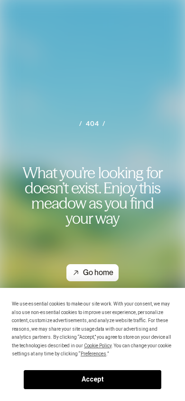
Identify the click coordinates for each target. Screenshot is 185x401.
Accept (93, 379)
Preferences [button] (93, 353)
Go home (98, 272)
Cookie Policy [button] (97, 345)
